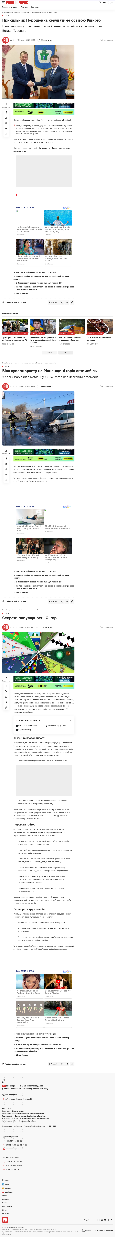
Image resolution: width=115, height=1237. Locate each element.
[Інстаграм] (108, 1219)
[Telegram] (111, 1219)
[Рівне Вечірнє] (20, 2)
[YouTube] (105, 1219)
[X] (102, 1219)
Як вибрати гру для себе (57, 726)
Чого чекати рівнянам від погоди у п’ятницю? (36, 272)
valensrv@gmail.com (37, 1113)
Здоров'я (91, 333)
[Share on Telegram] (6, 128)
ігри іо (35, 709)
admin (12, 40)
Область (24, 333)
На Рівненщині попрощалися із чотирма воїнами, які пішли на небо (43, 340)
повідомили (25, 120)
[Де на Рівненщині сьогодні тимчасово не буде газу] (72, 326)
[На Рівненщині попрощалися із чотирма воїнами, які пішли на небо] (43, 326)
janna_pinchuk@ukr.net (40, 1118)
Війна (33, 333)
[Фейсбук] (99, 1219)
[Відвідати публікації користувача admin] (5, 40)
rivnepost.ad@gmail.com (27, 1121)
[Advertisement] (44, 171)
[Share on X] (6, 117)
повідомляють (27, 466)
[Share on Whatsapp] (6, 123)
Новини (6, 15)
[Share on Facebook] (6, 112)
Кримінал (15, 333)
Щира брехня (22, 293)
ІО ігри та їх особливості (27, 725)
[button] (4, 2)
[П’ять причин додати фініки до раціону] (100, 326)
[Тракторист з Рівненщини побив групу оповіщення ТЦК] (15, 326)
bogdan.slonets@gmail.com (36, 1116)
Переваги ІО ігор (24, 730)
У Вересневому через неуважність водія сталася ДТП (39, 283)
